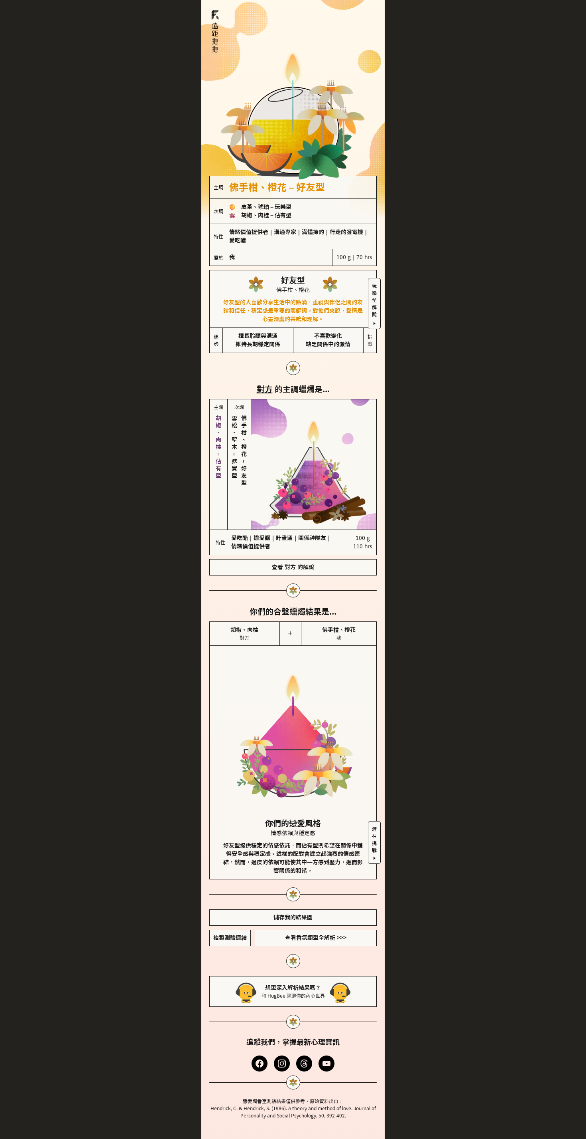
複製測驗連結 (230, 938)
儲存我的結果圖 (293, 917)
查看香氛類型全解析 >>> (315, 938)
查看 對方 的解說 (293, 567)
